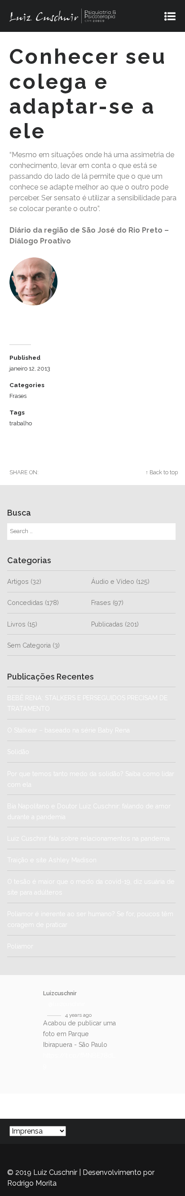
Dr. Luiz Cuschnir (40, 313)
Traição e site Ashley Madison (52, 860)
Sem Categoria (29, 645)
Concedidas (25, 602)
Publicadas (107, 624)
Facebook (91, 472)
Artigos (18, 581)
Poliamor (20, 946)
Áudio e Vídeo (112, 581)
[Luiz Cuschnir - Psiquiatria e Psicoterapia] (85, 16)
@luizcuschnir (66, 1004)
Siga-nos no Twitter (70, 1106)
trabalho (20, 423)
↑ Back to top (161, 472)
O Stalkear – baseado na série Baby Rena (68, 730)
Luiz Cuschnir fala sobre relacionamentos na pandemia (88, 838)
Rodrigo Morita (32, 1183)
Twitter (59, 472)
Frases (17, 395)
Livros (16, 624)
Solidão (53, 751)
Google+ (124, 472)
